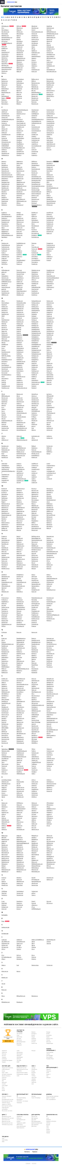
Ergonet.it (34, 214)
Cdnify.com (4, 132)
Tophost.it (34, 754)
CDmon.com (4, 128)
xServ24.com (35, 883)
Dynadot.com (50, 199)
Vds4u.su (4, 818)
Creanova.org (50, 119)
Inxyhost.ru (34, 413)
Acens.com (4, 46)
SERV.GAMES (5, 727)
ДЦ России (34, 1116)
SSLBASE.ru (35, 743)
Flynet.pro (34, 243)
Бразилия (19, 1040)
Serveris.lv (4, 741)
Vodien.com (34, 823)
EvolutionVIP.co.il (51, 218)
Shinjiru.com (19, 708)
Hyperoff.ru (49, 380)
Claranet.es (19, 111)
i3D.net (3, 394)
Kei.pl (3, 453)
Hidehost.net (5, 335)
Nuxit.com (49, 566)
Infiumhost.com (20, 401)
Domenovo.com (35, 199)
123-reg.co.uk (5, 947)
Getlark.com (19, 281)
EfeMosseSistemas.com (7, 235)
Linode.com (19, 476)
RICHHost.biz (35, 649)
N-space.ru (4, 536)
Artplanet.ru (34, 65)
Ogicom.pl (4, 587)
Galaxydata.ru (5, 275)
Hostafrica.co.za (5, 387)
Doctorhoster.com (36, 169)
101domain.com (5, 943)
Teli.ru (3, 762)
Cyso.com (49, 149)
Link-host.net (20, 474)
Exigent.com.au (50, 229)
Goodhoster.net (35, 292)
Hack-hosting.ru (5, 302)
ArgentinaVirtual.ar (36, 56)
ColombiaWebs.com (36, 121)
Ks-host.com (50, 446)
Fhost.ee (19, 247)
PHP (47, 1126)
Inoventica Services (21, 416)
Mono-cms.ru (35, 524)
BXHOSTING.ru (50, 96)
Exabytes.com (50, 223)
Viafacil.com (19, 825)
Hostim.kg (19, 378)
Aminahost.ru (35, 35)
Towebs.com (35, 760)
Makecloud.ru (5, 511)
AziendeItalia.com (51, 69)
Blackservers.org (36, 83)
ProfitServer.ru (35, 613)
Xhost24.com (5, 885)
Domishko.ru (50, 163)
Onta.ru (33, 574)
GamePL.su (4, 285)
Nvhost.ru (49, 568)
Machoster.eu (5, 494)
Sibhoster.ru (19, 720)
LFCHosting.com (21, 469)
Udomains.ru (5, 795)
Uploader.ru (49, 787)
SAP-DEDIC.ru (5, 693)
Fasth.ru (4, 252)
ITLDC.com (49, 409)
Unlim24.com (35, 795)
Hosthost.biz (19, 367)
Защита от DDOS (6, 1104)
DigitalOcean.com (21, 182)
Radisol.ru (4, 659)
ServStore (19, 693)
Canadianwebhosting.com (8, 119)
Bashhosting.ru (5, 88)
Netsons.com (20, 566)
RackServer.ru (5, 649)
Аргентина (19, 1036)
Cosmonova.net (50, 109)
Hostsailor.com (50, 321)
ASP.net (48, 1123)
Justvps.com (50, 438)
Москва (33, 1096)
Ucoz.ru (3, 793)
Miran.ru (34, 503)
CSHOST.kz (49, 134)
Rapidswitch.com (21, 640)
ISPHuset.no (50, 397)
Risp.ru (33, 661)
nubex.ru (49, 562)
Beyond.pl (19, 84)
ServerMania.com (21, 678)
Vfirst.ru (18, 820)
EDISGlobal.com (5, 233)
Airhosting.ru (20, 41)
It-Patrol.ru (49, 405)
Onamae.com (20, 576)
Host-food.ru (4, 361)
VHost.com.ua (20, 821)
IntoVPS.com (35, 409)
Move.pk (49, 494)
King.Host (19, 457)
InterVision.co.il (35, 403)
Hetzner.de (4, 325)
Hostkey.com (35, 367)
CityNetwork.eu (5, 155)
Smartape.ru (35, 707)
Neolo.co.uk (4, 561)
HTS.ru (48, 361)
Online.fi (18, 589)
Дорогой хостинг (6, 1121)
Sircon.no (34, 678)
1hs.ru (33, 949)
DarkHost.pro (5, 167)
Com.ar (33, 125)
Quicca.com (34, 632)
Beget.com (8, 1041)
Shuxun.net (19, 714)
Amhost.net (34, 33)
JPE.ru (33, 438)
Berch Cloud (4, 101)
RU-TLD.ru (49, 647)
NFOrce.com (35, 555)
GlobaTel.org (35, 274)
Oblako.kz (4, 580)
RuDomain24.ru (50, 649)
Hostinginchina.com (36, 333)
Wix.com (49, 839)
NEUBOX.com (35, 545)
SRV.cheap (34, 739)
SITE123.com (35, 684)
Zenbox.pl (4, 905)
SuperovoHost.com (51, 707)
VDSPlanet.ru (20, 803)
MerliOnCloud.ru (20, 518)
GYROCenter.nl (50, 287)
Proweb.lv (49, 605)
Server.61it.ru (5, 735)
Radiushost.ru (5, 661)
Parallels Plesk (50, 1058)
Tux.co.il (49, 768)
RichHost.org (35, 651)
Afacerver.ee (20, 28)
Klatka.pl (34, 446)
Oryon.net (34, 591)
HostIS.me (34, 363)
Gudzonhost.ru (50, 283)
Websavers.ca (20, 864)
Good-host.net (35, 289)
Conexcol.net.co (35, 128)
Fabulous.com (5, 243)
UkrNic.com (19, 793)
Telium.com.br (5, 764)
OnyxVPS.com (35, 580)
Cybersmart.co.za (51, 145)
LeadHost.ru (4, 478)
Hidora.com (4, 338)
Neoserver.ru (5, 562)
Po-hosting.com (20, 626)
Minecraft (4, 1082)
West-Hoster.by (35, 854)
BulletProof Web (50, 83)
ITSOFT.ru (49, 418)
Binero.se (19, 94)
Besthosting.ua (20, 83)
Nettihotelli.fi (19, 568)
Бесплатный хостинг (7, 1123)
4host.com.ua (5, 971)
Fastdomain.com (6, 248)
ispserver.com (50, 401)
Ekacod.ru (19, 216)
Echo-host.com (5, 225)
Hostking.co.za (35, 370)
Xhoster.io (19, 877)
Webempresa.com (6, 869)
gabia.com (4, 272)
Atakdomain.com (51, 35)
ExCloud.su (49, 227)
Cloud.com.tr (20, 119)
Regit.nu (19, 666)
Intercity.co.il (19, 420)
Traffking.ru (34, 764)
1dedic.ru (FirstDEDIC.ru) (38, 939)
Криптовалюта (20, 1127)
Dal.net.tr (4, 163)
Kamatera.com (5, 446)
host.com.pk (4, 372)
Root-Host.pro (35, 668)
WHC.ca (33, 858)
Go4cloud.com (35, 281)
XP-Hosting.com (35, 879)
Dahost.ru (4, 161)
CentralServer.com (6, 134)
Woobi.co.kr (49, 852)
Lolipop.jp (34, 480)
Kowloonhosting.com (36, 451)
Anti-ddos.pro (35, 43)
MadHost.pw (4, 498)
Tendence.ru (4, 769)
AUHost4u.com (50, 46)
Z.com (3, 901)
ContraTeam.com (36, 138)
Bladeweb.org (35, 86)
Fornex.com (34, 248)
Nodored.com (50, 540)
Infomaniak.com (20, 405)
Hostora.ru (49, 304)
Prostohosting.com (51, 601)
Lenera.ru (19, 463)
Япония (33, 1050)
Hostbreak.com (20, 306)
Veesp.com (19, 804)
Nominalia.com (50, 542)
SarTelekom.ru (5, 695)
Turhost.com (50, 762)
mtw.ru (48, 501)
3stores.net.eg (35, 965)
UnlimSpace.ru (50, 781)
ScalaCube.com (5, 708)
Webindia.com (20, 848)
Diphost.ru (19, 197)
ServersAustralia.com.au (22, 684)
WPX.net (49, 865)
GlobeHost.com (35, 275)
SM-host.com (35, 703)
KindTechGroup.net (21, 453)
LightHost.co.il (20, 473)
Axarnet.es (49, 63)
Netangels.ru (20, 540)
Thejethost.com (20, 752)
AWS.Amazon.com (51, 58)
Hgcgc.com (4, 331)
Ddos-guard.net (5, 189)
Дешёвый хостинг (6, 1116)
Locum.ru (34, 471)
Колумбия (49, 1035)
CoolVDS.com (35, 142)
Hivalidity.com (5, 344)
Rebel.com (19, 649)
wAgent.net (4, 841)
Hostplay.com (50, 310)
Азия (18, 1035)
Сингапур (4, 1058)
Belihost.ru (4, 100)
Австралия (19, 1033)
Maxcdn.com (5, 530)
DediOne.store (5, 199)
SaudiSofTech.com (6, 703)
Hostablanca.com (6, 386)
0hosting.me (19, 1002)
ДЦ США (34, 1119)
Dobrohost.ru (35, 163)
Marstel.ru (4, 518)
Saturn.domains (5, 699)
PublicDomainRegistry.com (53, 614)
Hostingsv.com (35, 355)
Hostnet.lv (34, 386)
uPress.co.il (49, 789)
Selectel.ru (4, 720)
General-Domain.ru (21, 272)
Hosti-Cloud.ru (20, 370)
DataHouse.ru (5, 180)
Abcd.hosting (5, 33)
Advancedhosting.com (7, 67)
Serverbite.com (5, 737)
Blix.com (34, 90)
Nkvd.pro (34, 568)
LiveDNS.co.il (35, 463)
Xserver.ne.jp (35, 885)
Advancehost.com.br (6, 69)
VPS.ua (48, 806)
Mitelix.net (34, 513)
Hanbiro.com (5, 306)
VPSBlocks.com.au (51, 808)
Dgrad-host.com (20, 170)
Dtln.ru (48, 193)
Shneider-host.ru (21, 710)
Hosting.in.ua (35, 312)
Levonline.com (20, 467)
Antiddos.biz (34, 45)
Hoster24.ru (19, 335)
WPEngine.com (50, 860)
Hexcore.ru (4, 327)
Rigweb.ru (34, 655)
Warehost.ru (4, 847)
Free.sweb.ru (35, 262)
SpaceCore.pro (35, 727)
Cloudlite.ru (19, 142)
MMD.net (34, 518)
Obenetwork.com (6, 576)
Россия (4, 1055)
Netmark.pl (19, 557)
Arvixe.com (34, 71)
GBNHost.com (5, 294)
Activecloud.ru (5, 54)
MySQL (48, 1124)
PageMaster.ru (5, 601)
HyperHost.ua (50, 376)
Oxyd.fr (48, 587)
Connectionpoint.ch (36, 130)
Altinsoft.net (34, 26)
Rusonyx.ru (49, 659)
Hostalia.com (20, 301)
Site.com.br (34, 682)
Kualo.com (49, 449)
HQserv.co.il (49, 355)
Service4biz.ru (20, 691)
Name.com (4, 538)
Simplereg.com (20, 739)
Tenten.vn (4, 771)
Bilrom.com (19, 92)
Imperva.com (5, 430)
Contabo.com (35, 134)
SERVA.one (4, 731)
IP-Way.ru (34, 416)
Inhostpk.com (20, 411)
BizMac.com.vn (35, 79)
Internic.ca (34, 396)
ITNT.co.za (49, 411)
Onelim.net (19, 584)
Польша (4, 1054)
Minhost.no (34, 498)
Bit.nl (18, 100)
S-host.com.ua (5, 680)
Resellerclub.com (36, 644)
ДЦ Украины (35, 1118)
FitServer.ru (19, 256)
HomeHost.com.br (6, 352)
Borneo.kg (34, 101)
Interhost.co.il (20, 424)
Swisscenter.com (51, 720)
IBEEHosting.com (6, 396)
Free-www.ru (35, 256)
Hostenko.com (20, 321)
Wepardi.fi (34, 852)
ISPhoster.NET (50, 396)
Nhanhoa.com (35, 557)
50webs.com (5, 977)
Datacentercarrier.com (7, 174)
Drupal (33, 1071)
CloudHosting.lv (20, 138)
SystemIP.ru (49, 737)
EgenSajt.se (4, 237)
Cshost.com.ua (50, 132)
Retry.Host (34, 647)
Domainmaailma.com (37, 178)
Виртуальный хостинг (22, 1069)
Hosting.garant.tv (36, 310)
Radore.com (4, 663)
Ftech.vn (49, 254)
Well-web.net (35, 850)
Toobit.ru (34, 751)
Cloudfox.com (20, 136)
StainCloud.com (50, 680)
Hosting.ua (34, 319)
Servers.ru (19, 682)
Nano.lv (3, 545)
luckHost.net (49, 467)
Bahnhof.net (4, 83)
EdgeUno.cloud (5, 229)
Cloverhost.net (35, 109)
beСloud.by (19, 88)
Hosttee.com (50, 329)
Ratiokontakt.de (20, 642)
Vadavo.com (4, 803)
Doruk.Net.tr (49, 170)
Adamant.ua (4, 57)
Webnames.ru (20, 854)
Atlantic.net (49, 41)
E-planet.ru (4, 212)
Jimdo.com (19, 436)
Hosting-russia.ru (36, 302)
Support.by (49, 708)
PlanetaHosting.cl (21, 607)
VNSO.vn (34, 821)
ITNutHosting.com (51, 413)
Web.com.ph (5, 854)
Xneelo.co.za (20, 883)
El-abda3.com (20, 218)
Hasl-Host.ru (4, 310)
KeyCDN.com (5, 457)
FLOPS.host (19, 262)
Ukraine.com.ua (20, 787)
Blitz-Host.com (35, 88)
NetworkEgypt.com (36, 538)
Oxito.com (49, 586)
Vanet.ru (4, 808)
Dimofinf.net (19, 191)
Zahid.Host (4, 903)
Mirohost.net (35, 509)
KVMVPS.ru (49, 451)
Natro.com (4, 551)
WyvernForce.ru (50, 867)
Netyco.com (34, 544)
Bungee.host (50, 86)
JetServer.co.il (5, 439)
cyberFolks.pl (50, 142)
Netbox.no (19, 542)
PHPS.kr (4, 626)
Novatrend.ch (50, 555)
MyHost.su (49, 522)
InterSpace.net (35, 401)
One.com (19, 578)
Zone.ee (19, 908)
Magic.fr (3, 501)
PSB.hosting (49, 609)
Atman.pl (49, 45)
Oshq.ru (48, 574)
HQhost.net (49, 353)
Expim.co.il (49, 233)
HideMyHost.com (6, 336)
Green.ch (49, 274)
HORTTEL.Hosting (6, 355)
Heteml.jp (4, 323)
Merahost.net (20, 517)
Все (3, 17)
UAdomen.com (5, 781)
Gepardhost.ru (20, 277)
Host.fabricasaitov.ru (6, 374)
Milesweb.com (35, 496)
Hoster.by (19, 327)
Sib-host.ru (19, 716)
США (18, 1050)
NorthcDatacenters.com (52, 551)
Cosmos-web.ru (50, 111)
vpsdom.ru (49, 814)
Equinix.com (19, 235)
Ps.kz (48, 607)
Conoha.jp (34, 132)
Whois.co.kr (34, 862)
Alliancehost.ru (20, 65)
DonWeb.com (50, 169)
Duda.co (49, 195)
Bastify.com (4, 90)
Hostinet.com (20, 386)
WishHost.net (50, 837)
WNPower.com (50, 848)
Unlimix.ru (49, 779)
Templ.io (4, 768)
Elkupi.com (19, 223)
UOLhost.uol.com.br (51, 783)
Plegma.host (20, 614)
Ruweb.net (49, 664)
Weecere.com (35, 848)
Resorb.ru (34, 646)
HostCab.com (20, 310)
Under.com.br (35, 781)
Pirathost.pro (20, 599)
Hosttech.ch (49, 327)
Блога (3, 1071)
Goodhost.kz (35, 291)
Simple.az (19, 735)
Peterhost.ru (4, 618)
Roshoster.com (50, 638)
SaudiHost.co (5, 701)
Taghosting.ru (5, 749)
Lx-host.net (49, 478)
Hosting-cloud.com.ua (22, 387)
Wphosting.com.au (51, 862)
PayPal (18, 1121)
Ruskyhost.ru (50, 657)
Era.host (19, 237)
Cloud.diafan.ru (20, 121)
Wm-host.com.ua (51, 841)
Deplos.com (19, 167)
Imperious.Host (5, 428)
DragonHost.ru (50, 178)
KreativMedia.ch (35, 455)
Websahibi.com (20, 862)
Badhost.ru (4, 79)
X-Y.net (3, 879)
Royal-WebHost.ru (51, 640)
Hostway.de (49, 338)
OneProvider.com (21, 586)
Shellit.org (19, 705)
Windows (48, 1119)
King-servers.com (21, 455)
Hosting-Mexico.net (36, 301)
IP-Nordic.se (34, 414)
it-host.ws (49, 403)
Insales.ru (19, 418)
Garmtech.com (5, 291)
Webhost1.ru (20, 839)
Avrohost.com (50, 52)
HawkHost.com (5, 314)
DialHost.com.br (20, 174)
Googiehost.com (50, 270)
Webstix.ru (19, 871)
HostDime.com (20, 319)
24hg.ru (3, 959)
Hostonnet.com (50, 302)
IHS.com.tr (4, 416)
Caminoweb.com (6, 115)
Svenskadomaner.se (51, 712)
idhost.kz (4, 405)
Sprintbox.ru (34, 735)
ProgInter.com (35, 614)
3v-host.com (49, 965)
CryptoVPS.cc (50, 126)
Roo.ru (33, 666)
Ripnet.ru (34, 659)
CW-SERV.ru (50, 138)
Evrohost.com (50, 222)
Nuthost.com (50, 564)
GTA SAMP (5, 1085)
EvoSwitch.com (50, 220)
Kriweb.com (34, 457)
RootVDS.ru (34, 670)
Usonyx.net (49, 791)
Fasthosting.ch (5, 254)
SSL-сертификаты (51, 1099)
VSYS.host (49, 823)
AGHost (18, 37)
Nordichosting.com (51, 547)
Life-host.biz (19, 471)
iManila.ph (4, 422)
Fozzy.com (34, 254)
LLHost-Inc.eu (35, 465)
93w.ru (3, 996)
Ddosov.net (4, 193)
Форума (4, 1079)
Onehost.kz (19, 580)
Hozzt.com (49, 352)
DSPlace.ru (49, 191)
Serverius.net (5, 743)
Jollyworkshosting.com (22, 439)
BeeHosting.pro (5, 96)
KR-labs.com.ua (35, 453)
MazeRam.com (20, 498)
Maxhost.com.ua (20, 488)
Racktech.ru (4, 655)
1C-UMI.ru (19, 947)
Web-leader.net (5, 852)
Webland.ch (19, 850)
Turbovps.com (50, 760)
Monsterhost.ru (35, 526)
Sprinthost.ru (35, 737)
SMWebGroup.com (36, 710)
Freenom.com (50, 248)
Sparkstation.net (35, 731)
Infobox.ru (19, 403)
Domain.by (34, 170)
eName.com (19, 227)
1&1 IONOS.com (5, 941)
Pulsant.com (49, 616)
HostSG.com (50, 323)
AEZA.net (19, 26)
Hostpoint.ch (50, 312)
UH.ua (18, 779)
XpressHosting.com (36, 881)
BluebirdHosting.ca (36, 92)
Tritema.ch (49, 749)
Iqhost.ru (34, 430)
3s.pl (18, 965)
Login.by (34, 474)
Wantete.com (5, 845)
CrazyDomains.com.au (52, 117)
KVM (47, 1072)
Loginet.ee (34, 476)
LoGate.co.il (34, 473)
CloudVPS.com (20, 151)
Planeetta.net (20, 603)
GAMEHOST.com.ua (6, 281)
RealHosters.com (21, 647)
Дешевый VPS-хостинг (8, 1118)
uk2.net (18, 783)
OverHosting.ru (50, 580)
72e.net (3, 983)
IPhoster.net (34, 420)
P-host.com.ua (5, 597)
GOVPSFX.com (50, 272)
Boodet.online (35, 100)
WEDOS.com (35, 845)
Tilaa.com (19, 762)
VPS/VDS (19, 1071)
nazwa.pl (4, 555)
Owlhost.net (49, 584)
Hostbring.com (20, 308)
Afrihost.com (20, 31)
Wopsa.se (49, 854)
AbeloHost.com (5, 35)
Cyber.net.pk (50, 140)
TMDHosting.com (21, 773)
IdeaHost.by (4, 401)
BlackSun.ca (34, 84)
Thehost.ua (19, 749)
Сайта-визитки (5, 1069)
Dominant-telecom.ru (37, 204)
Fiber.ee (18, 248)
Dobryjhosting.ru (35, 165)
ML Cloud (34, 517)
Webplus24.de (20, 856)
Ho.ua (3, 348)
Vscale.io (49, 821)
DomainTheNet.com (36, 191)
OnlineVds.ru (20, 591)
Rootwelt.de (34, 672)
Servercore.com (5, 739)
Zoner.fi (33, 901)
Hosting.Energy (35, 308)
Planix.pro (19, 611)
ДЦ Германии (35, 1124)
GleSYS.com (20, 287)
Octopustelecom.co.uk (7, 582)
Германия (19, 1045)
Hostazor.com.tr (20, 304)
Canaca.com (5, 117)
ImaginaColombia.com (7, 420)
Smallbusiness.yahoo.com (38, 705)
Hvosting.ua (49, 372)
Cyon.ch (49, 147)
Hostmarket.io (35, 380)
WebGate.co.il (5, 871)
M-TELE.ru (4, 492)
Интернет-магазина (7, 1074)
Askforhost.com (50, 28)
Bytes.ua (49, 100)
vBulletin (34, 1079)
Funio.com (49, 258)
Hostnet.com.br (35, 384)
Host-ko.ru (4, 363)
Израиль (34, 1038)
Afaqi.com (19, 29)
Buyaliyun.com (50, 94)
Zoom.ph (34, 903)
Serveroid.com (20, 680)
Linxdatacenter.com (21, 478)
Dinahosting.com (21, 193)
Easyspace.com (5, 222)
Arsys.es (34, 60)
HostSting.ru (49, 325)
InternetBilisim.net (21, 426)
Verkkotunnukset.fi (21, 808)
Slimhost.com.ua (35, 701)
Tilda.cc (18, 764)
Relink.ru (19, 672)
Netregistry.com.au (21, 564)
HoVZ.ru (49, 350)
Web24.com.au (5, 858)
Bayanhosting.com (6, 92)
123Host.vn (19, 939)
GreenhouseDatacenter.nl (53, 277)
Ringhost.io (34, 657)
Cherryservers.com (6, 142)
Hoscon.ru (4, 357)
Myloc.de (49, 528)
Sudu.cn (49, 699)
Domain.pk (34, 174)
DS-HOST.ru (49, 186)
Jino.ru (18, 438)
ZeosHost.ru (19, 901)
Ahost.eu (19, 39)
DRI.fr (48, 182)
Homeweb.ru (5, 353)
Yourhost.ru (4, 895)
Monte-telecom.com (36, 528)
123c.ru (3, 949)
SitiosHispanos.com (36, 691)
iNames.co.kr (20, 394)
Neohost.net (4, 559)
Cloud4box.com (20, 126)
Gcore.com (19, 270)
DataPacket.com (5, 184)
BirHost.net (19, 98)
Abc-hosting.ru (5, 29)
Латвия (48, 1040)
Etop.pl (33, 227)
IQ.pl (33, 428)
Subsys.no (49, 697)
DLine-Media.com (21, 199)
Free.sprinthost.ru (36, 260)
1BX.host (19, 945)
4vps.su (18, 971)
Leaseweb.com (5, 480)
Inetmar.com (20, 397)
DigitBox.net (19, 187)
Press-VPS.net (35, 605)
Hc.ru (3, 318)
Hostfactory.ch (20, 352)
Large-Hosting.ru (6, 467)
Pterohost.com (50, 611)
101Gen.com (5, 945)
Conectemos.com (36, 126)
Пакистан (4, 1052)
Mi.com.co (34, 488)
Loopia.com (34, 482)
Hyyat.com (49, 384)
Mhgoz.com (19, 528)
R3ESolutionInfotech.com (8, 644)
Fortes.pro (34, 250)
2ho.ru (33, 955)
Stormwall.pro (50, 690)
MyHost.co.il (49, 518)
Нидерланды (49, 1043)
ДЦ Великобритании (37, 1123)
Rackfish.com (5, 646)
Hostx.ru (49, 340)
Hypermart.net (50, 378)
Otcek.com (49, 576)
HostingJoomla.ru (36, 335)
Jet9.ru (3, 438)
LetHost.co (19, 465)
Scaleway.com (5, 710)
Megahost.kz (20, 509)
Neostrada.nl (5, 564)
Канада (48, 1032)
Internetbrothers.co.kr (22, 428)
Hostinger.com (35, 325)
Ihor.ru (3, 411)
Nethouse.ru (19, 549)
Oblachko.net (5, 578)
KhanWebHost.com (21, 447)
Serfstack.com (5, 724)
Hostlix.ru (34, 378)
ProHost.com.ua (35, 618)
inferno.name (20, 399)
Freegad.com (50, 243)
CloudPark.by (20, 145)
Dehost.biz (4, 203)
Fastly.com (4, 258)
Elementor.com (20, 220)
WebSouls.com (20, 867)
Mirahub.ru (34, 501)
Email (3, 1090)
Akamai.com (19, 46)
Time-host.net (20, 766)
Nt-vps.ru (49, 559)
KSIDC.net (49, 447)
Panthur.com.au (5, 607)
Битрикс (34, 1072)
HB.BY (3, 316)
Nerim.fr (18, 536)
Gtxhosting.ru (50, 281)
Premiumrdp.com (36, 603)
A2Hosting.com (5, 26)
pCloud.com (4, 614)
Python (48, 1129)
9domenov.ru (35, 996)
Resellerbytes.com (36, 642)
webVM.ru (34, 837)
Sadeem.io (4, 684)
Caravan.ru (4, 123)
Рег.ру (3, 921)
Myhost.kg (49, 520)
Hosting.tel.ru (35, 318)
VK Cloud (34, 814)
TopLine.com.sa (35, 758)
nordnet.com (50, 549)
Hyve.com (49, 382)
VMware (48, 1077)
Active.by (4, 50)
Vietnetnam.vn (35, 804)
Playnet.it (19, 613)
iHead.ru (4, 409)
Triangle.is (34, 771)
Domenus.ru (34, 201)
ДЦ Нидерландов (36, 1121)
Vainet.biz (4, 804)
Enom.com (19, 231)
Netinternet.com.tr (21, 555)
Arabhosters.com (36, 52)
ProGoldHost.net (35, 616)
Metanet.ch (19, 522)
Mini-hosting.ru (35, 500)
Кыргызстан (49, 1038)
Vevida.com (19, 818)
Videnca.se (34, 803)
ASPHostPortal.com (51, 31)
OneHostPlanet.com (21, 582)
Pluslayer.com (20, 620)
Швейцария (20, 1057)
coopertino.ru (35, 143)
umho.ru (34, 779)
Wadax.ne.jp (4, 835)
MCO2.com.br (20, 503)
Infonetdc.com (20, 407)
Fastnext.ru (4, 262)
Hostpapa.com (50, 308)
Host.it (3, 376)
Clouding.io (19, 140)
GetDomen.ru (20, 279)
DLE (33, 1084)
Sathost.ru (4, 697)
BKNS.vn (34, 81)
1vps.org (49, 943)
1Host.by (34, 947)
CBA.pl (3, 126)
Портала (4, 1077)
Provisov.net (49, 603)
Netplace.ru (19, 561)
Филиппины (20, 1052)
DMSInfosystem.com (21, 201)
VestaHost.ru (20, 816)
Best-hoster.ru (5, 103)
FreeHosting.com (51, 247)
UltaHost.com (20, 795)
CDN (18, 1075)
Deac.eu (4, 195)
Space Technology (36, 722)
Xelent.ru (4, 881)
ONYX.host (34, 576)
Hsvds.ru (49, 359)
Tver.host (49, 769)
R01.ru (3, 640)
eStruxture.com (35, 222)
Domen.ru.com (35, 195)
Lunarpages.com (51, 471)
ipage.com (34, 418)
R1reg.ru (4, 642)
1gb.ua (33, 945)
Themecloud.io (20, 754)
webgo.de (19, 835)
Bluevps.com (35, 96)
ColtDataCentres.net (36, 123)
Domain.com (35, 172)
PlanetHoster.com (21, 609)
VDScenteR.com (5, 821)
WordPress (34, 1069)
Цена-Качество (6, 1119)
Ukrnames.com (20, 791)
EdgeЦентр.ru (5, 231)
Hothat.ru (49, 346)
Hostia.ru (19, 374)
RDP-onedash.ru (21, 644)
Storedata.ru (50, 688)
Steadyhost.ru (50, 684)
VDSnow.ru (4, 829)
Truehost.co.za (50, 751)
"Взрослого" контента (7, 1067)
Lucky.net (49, 469)
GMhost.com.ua (35, 277)
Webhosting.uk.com (21, 841)
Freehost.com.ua (51, 245)
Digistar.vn (19, 180)
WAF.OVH (4, 837)
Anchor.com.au (35, 39)
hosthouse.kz (20, 369)
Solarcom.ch (35, 712)
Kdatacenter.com (6, 449)
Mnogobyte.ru (35, 520)
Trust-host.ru (50, 754)
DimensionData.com (21, 189)
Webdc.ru (4, 867)
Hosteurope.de (20, 348)
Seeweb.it (4, 718)
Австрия (19, 1038)
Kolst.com (34, 449)
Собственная (49, 1052)
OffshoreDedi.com (6, 586)
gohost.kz (34, 285)
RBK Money (20, 1124)
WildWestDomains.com (37, 864)
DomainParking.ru (36, 182)
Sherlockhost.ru (20, 707)
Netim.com (19, 553)
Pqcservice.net (35, 601)
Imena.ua (4, 424)
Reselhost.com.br (36, 640)
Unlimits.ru (34, 796)
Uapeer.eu (4, 787)
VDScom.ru (4, 823)
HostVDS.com (50, 335)
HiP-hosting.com (5, 340)
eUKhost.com (35, 231)
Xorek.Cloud (19, 885)
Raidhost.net (5, 672)
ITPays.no (49, 414)
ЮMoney (19, 1118)
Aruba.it (33, 67)
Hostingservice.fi (35, 352)
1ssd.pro (49, 941)
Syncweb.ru (49, 727)
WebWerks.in (35, 839)
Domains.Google (36, 189)
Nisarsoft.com (35, 566)
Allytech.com (20, 67)
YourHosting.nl (20, 891)
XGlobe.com (4, 883)
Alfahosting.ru (20, 56)
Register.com (20, 663)
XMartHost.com (20, 881)
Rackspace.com (5, 651)
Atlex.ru (48, 43)
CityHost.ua (4, 151)
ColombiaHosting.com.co (37, 119)
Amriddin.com (35, 37)
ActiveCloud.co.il (5, 52)
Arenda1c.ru (34, 54)
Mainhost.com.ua (6, 503)
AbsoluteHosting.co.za (7, 37)
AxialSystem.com (51, 65)
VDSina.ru (4, 825)
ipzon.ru (33, 426)
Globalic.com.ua (20, 292)
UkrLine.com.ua (20, 789)
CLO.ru (18, 115)
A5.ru (3, 28)
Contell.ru (34, 136)
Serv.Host (4, 729)
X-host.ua (4, 877)
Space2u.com (35, 725)
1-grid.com (4, 939)
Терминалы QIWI (21, 1123)
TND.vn (33, 749)
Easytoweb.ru (5, 223)
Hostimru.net (20, 382)
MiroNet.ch (34, 511)
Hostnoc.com (50, 301)
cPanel (48, 1054)
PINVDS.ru (19, 597)
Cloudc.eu (19, 132)
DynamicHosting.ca (51, 201)
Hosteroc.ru (19, 336)
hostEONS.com (20, 325)
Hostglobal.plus (20, 363)
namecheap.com (6, 540)
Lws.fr (48, 476)
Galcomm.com (5, 277)
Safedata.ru (4, 686)
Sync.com (49, 725)
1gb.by (33, 941)
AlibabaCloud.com (21, 58)
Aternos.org (49, 39)
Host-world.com (5, 370)
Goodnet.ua (34, 294)
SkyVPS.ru (34, 699)
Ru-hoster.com (50, 646)
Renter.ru (34, 638)
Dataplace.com (5, 186)
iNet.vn (18, 396)
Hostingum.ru (35, 357)
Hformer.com (5, 329)
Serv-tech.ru (4, 725)
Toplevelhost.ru (35, 756)
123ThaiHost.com (21, 941)
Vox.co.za (34, 827)
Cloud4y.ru (19, 128)
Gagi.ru (3, 274)
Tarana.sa (4, 754)
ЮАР (18, 1062)
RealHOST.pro (20, 646)
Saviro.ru (4, 705)
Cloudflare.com (20, 134)
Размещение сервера (22, 1074)
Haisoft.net (4, 304)
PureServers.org (50, 618)
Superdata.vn (50, 703)
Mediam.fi (19, 505)
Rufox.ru (49, 651)
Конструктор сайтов (7, 1105)
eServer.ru (34, 218)
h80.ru (3, 301)
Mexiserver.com (20, 524)
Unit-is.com (34, 787)
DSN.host (49, 189)
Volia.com (34, 825)
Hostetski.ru (19, 344)
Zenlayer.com (5, 907)
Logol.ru (33, 478)
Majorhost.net (5, 509)
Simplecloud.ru (20, 737)
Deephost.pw (5, 201)
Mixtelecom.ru (35, 515)
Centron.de (4, 138)
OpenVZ (48, 1069)
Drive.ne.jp (49, 184)
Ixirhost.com (49, 430)
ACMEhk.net (4, 48)
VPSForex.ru (50, 816)
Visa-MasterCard (21, 1119)
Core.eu (33, 147)
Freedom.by (34, 264)
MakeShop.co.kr (5, 513)
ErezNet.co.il (35, 212)
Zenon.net (4, 908)
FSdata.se (49, 250)
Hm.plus (3, 346)
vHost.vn (19, 823)
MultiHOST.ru (50, 505)
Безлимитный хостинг (7, 1099)
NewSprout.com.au (36, 549)
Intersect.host (35, 397)
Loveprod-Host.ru (51, 465)
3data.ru (4, 965)
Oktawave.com (5, 591)
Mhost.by (19, 530)
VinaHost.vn (34, 808)
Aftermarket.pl (20, 33)
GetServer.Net (20, 283)
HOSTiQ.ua (34, 361)
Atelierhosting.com (51, 37)
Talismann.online (6, 751)
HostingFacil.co (35, 327)
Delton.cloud (20, 163)
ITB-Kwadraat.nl (50, 407)
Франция (19, 1055)
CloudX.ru (19, 155)
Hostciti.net (19, 318)
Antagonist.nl (35, 41)
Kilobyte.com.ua (20, 451)
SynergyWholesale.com (52, 729)
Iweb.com (49, 426)
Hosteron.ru (19, 338)
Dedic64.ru (4, 197)
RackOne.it (4, 647)
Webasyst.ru (4, 864)
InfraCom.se (19, 409)
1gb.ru (33, 943)
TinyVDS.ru (19, 771)
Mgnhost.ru (19, 526)
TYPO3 (33, 1075)
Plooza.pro (19, 618)
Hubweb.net (49, 369)
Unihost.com (35, 783)
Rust (3, 1087)
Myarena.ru (49, 513)
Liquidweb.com (20, 480)
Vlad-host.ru (34, 816)
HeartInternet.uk (5, 319)
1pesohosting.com (51, 939)
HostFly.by (19, 353)
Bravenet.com (35, 103)
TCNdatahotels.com (6, 756)
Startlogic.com (50, 682)
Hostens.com (20, 323)
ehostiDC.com (20, 214)
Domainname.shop (36, 180)
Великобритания (21, 1041)
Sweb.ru (49, 716)
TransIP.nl (34, 768)
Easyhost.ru (4, 218)
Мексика (48, 1041)
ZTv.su (33, 907)
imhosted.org (5, 426)
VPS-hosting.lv (50, 803)
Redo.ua (19, 655)
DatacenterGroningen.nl (7, 176)
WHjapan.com (35, 860)
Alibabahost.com (20, 60)
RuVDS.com (49, 661)
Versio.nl (19, 814)
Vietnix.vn (34, 806)
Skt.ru (33, 693)
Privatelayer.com (35, 611)
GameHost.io (5, 283)
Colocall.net (34, 115)
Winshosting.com (36, 871)
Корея (47, 1036)
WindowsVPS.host (36, 865)
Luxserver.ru (50, 474)
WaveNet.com (5, 850)
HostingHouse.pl (35, 329)
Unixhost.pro (35, 793)
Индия (33, 1036)
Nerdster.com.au (5, 568)
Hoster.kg (19, 329)
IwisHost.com (50, 428)
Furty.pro (49, 260)
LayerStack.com (5, 474)
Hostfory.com (20, 355)
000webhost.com (6, 1002)
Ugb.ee (3, 796)
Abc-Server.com (5, 31)
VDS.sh (3, 816)
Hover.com (49, 348)
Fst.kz (48, 252)
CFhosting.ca (5, 140)
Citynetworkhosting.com (22, 109)
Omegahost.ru (20, 574)
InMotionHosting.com (22, 413)
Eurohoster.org (35, 237)
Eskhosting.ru (35, 220)
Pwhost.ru (49, 620)
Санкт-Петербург (36, 1097)
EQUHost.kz (19, 233)
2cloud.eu (19, 957)
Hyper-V (48, 1074)
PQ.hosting (34, 599)
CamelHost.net (5, 113)
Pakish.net (4, 603)
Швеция (19, 1058)
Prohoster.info (35, 624)
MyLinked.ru (49, 526)
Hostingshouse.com (36, 353)
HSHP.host (49, 357)
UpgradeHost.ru (50, 785)
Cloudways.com (20, 153)
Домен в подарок (50, 1097)
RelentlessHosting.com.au (23, 668)
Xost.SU (33, 877)
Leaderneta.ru (5, 476)
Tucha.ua (49, 756)
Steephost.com (50, 686)
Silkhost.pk (19, 731)
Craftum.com (50, 115)
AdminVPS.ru (5, 63)
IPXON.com (34, 424)
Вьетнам (19, 1043)
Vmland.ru (34, 818)
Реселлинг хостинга (7, 1110)
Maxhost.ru (19, 490)
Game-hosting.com (6, 279)
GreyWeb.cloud (50, 279)
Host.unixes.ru (5, 378)
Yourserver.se (20, 895)
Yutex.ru (33, 895)
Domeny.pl (34, 203)
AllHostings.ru (20, 63)
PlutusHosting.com (21, 624)
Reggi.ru (19, 659)
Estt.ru (33, 223)
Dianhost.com (20, 176)
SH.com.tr (19, 703)
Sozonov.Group (35, 720)
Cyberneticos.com (51, 143)
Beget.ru (4, 98)
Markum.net (4, 517)
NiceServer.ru (35, 559)
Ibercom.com (5, 397)
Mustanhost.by (50, 509)
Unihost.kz (34, 785)
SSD (3, 1138)
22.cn (3, 955)
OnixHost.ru (19, 587)
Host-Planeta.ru (5, 365)
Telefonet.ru (4, 760)
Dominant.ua (50, 161)
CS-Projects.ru (50, 130)
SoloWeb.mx (35, 716)
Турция (4, 1062)
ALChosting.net (20, 50)
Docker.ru (34, 167)
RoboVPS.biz (35, 664)
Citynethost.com (5, 153)
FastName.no (5, 260)
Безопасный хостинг (7, 1101)
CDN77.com (4, 130)
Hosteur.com (20, 346)
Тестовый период (21, 1097)
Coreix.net (34, 149)
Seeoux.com (4, 716)
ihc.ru (3, 407)
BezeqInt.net (20, 86)
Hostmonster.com (36, 382)
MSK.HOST (49, 498)
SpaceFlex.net (35, 729)
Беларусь (34, 1033)
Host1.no (4, 380)
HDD (3, 1141)
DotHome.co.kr (50, 176)
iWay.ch (48, 424)
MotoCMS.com (50, 490)
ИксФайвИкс (5, 915)
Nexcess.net (34, 551)
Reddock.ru (19, 651)
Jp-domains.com (35, 436)
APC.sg (33, 48)
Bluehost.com (35, 94)
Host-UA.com (5, 369)
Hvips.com (49, 370)
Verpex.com (19, 812)
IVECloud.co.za (50, 420)
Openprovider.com (36, 584)
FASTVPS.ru (4, 264)
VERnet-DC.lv (20, 810)
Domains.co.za (35, 187)
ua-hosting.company (6, 779)
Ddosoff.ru (4, 191)
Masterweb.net (5, 526)
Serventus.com (5, 733)
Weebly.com (34, 847)
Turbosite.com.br (51, 758)
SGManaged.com (21, 701)
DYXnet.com (50, 204)
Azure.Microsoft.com (51, 71)
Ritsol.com (34, 663)
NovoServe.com (50, 557)
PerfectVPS (4, 616)
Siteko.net (34, 690)
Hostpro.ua (49, 316)
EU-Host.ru (34, 229)
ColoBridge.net (35, 113)
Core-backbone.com (36, 145)
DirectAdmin (49, 1057)
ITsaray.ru (49, 416)
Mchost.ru (19, 500)
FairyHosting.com (6, 245)
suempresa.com (50, 701)
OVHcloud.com (50, 582)
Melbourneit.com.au (21, 515)
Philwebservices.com (6, 624)
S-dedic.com (4, 678)
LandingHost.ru (5, 465)
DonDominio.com (51, 165)
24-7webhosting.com (6, 957)
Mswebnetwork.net (51, 500)
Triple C (33, 773)
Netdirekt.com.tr (20, 545)
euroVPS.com (50, 212)
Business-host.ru (51, 90)
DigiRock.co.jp (20, 178)
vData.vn (4, 814)
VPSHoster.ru (50, 818)
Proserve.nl (49, 599)
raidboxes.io (4, 670)
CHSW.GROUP (5, 145)
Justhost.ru (49, 436)
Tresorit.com (35, 769)
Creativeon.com (50, 121)
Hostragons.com (50, 318)
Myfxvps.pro (49, 517)
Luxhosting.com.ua (51, 473)
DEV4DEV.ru (20, 169)
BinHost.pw (19, 96)
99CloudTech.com (21, 996)
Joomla (33, 1067)
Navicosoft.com (5, 553)
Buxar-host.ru (50, 92)
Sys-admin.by (50, 731)
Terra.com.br (5, 773)
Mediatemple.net (21, 507)
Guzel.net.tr (49, 285)
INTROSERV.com (36, 411)
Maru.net (4, 520)
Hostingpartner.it (35, 338)
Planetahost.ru (20, 605)
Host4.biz (4, 382)
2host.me (34, 957)
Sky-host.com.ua (36, 695)
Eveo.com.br (50, 216)
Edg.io (3, 227)
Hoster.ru (19, 333)
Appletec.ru (34, 50)
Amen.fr (33, 29)
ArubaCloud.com (36, 69)
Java (47, 1127)
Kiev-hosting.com (21, 449)
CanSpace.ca (5, 121)
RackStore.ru (5, 653)
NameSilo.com (5, 544)
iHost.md (4, 414)
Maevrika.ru (4, 500)
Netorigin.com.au (21, 559)
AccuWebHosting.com (7, 43)
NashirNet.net (5, 547)
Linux (47, 1118)
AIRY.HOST (19, 43)
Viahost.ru (19, 827)
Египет (33, 1035)
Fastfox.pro (4, 250)
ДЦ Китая (34, 1126)
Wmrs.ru (49, 847)
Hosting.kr (34, 316)
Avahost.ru (49, 50)
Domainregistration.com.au (38, 186)
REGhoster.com (20, 661)
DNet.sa (18, 203)
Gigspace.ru (19, 285)
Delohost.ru (4, 204)
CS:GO (4, 1084)
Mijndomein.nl (35, 494)
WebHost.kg (19, 837)
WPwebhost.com (51, 864)
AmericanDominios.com (37, 31)
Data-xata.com (5, 169)
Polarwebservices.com (37, 597)
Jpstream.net (35, 439)
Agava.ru (19, 35)
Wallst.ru (4, 843)
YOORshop (4, 891)
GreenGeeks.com (51, 275)
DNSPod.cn (34, 161)
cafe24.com (4, 111)
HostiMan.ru (19, 380)
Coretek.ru (34, 153)
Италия (33, 1041)
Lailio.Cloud (4, 463)
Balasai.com (4, 84)
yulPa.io (33, 893)
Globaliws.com (20, 294)
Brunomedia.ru (50, 79)
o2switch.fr (4, 574)
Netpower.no (20, 562)
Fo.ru (33, 245)
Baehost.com (5, 81)
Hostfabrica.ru (20, 350)
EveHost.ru (49, 214)
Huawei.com (49, 363)
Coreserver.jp (35, 151)
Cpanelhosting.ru (51, 113)
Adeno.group (5, 59)
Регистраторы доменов (52, 1096)
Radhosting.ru (5, 657)
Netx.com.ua (35, 542)
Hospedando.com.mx (7, 359)
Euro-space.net (35, 233)
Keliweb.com (5, 455)
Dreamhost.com (50, 180)
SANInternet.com (6, 691)
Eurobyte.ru (34, 235)
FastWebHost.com (21, 243)
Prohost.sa (34, 622)
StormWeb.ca (50, 691)
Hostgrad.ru (19, 365)
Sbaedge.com (5, 707)
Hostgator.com (20, 357)
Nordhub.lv (49, 545)
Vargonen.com (5, 812)
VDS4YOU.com (5, 820)
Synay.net (49, 724)
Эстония (19, 1060)
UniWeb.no (34, 791)
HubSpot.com (50, 367)
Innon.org (19, 414)
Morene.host (35, 530)
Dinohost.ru (19, 195)
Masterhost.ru (5, 524)
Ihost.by (3, 413)
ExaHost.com (50, 225)
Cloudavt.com (20, 130)
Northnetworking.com (52, 553)
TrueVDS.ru (49, 752)
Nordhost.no (49, 544)
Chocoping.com (5, 143)
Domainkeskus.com (36, 176)
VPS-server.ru (50, 804)
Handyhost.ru (5, 308)
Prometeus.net (50, 597)
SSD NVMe (5, 1140)
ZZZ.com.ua (49, 903)
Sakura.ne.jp (5, 690)
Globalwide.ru (35, 272)
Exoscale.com (50, 231)
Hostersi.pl (19, 342)
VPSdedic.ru (49, 812)
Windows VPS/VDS (51, 1121)
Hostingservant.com (36, 350)
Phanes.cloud (5, 620)
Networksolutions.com (37, 540)
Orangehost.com (36, 589)
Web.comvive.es (5, 856)
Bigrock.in (19, 90)
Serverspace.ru (20, 686)
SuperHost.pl (50, 705)
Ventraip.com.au (20, 806)
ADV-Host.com (5, 65)
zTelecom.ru (34, 905)
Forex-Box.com (35, 247)
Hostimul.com (20, 384)
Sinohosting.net (20, 743)
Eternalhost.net (35, 225)
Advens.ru (4, 73)
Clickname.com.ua (21, 113)
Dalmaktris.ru (5, 165)
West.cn (33, 856)
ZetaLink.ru (19, 903)
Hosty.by (49, 342)
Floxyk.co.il (19, 264)
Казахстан (34, 1043)
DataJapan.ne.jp (5, 182)
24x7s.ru (19, 955)
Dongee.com (50, 167)
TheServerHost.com (21, 756)
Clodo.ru (19, 117)
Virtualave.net (35, 812)
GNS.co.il (34, 279)
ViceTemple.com (20, 829)
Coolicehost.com (35, 140)
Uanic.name (4, 785)
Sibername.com (20, 718)
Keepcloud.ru (5, 451)
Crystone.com (50, 128)
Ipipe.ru (33, 422)
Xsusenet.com (50, 877)
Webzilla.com (35, 843)
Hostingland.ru (35, 336)
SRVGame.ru (35, 741)
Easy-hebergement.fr (7, 216)
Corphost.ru (34, 155)
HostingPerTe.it (35, 340)
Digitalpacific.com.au (21, 186)
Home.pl (4, 350)
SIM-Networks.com (21, 733)
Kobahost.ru (34, 447)
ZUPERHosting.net (36, 908)
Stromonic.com (50, 695)
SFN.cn (18, 697)
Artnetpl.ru (34, 63)
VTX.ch (48, 825)
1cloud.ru (19, 949)
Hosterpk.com (20, 340)
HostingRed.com (35, 346)
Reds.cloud (19, 657)
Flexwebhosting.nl (21, 260)
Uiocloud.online (20, 781)
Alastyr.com (19, 48)
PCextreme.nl (5, 613)
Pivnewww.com (20, 601)
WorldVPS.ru (50, 858)
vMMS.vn (34, 820)
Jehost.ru (4, 436)
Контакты (27, 1151)
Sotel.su (33, 718)
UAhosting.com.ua (6, 783)
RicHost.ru (34, 653)
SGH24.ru (19, 699)
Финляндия (20, 1054)
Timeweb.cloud (20, 768)
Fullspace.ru (49, 256)
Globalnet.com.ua (36, 270)
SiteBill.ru (34, 686)
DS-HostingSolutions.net (52, 187)
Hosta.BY (4, 384)
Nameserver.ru (5, 542)
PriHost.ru (34, 609)
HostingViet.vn (35, 359)
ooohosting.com (35, 582)
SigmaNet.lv (19, 724)
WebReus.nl (19, 860)
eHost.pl (18, 212)
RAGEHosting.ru (5, 666)
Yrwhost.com (35, 891)
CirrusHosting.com (6, 147)
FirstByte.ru (19, 250)
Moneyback (20, 1099)
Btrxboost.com (50, 81)
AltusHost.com (35, 28)
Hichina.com (4, 333)
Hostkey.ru (34, 369)
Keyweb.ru (19, 446)
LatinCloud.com (5, 469)
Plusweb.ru (19, 622)
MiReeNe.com (35, 505)
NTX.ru (48, 561)
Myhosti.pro (49, 524)
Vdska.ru (4, 827)
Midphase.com (35, 492)
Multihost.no (49, 503)
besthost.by (19, 81)
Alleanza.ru (19, 62)
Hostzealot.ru (50, 344)
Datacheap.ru (5, 178)
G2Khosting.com (5, 270)
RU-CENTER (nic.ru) (51, 644)
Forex (3, 1088)
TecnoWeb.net (5, 758)
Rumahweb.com (50, 653)
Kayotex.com (5, 447)
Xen (47, 1075)
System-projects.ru (51, 735)
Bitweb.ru (19, 103)
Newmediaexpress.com (37, 547)
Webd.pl (3, 865)
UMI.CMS (34, 1077)
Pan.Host (4, 605)
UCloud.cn (4, 791)
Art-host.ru (34, 62)
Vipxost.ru (34, 810)
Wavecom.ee (5, 848)
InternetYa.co (35, 394)
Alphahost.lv (19, 69)
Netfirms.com (20, 547)
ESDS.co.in (34, 216)
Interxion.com (35, 405)
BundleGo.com (50, 84)
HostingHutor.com (36, 331)
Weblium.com (20, 852)
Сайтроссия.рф (5, 927)
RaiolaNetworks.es (21, 638)
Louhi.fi (48, 463)
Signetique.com (20, 727)
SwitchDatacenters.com (52, 722)
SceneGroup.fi (5, 712)
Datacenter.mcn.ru (6, 172)
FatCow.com (20, 245)
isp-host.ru (49, 394)
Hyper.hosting (50, 374)
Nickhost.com (35, 561)
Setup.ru (19, 695)
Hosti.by (18, 372)
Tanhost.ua (4, 752)
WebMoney (19, 1116)
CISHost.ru (4, 149)
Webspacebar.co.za (21, 869)
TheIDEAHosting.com (22, 751)
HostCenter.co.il (20, 314)
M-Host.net (4, 488)
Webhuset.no (20, 847)
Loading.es (34, 467)
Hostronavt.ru (50, 319)
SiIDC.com (19, 729)
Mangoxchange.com (6, 515)
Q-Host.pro (4, 632)
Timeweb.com (20, 769)
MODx (33, 1074)
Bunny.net (49, 88)
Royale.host (49, 642)
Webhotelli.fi (19, 845)
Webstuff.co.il (35, 835)
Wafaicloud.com (5, 839)
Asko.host (49, 29)
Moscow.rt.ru (50, 488)
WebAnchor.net (5, 862)
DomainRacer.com (36, 184)
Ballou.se (4, 86)
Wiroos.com (49, 835)
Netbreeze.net (20, 544)
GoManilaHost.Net (36, 287)
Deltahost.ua (20, 161)
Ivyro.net (49, 422)
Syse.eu (48, 733)
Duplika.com (49, 197)
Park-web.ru (4, 609)
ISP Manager (49, 1055)
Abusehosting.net (6, 39)
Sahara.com (4, 688)
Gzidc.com (49, 289)
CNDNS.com (35, 111)
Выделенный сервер (22, 1072)
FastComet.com (5, 247)
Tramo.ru (34, 766)
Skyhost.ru (34, 697)
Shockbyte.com (20, 712)
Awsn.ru (48, 60)
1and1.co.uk (19, 943)
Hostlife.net (34, 374)
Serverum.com (20, 688)
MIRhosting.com (35, 507)
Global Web (19, 289)
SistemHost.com (35, 680)
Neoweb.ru (4, 566)
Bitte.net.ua (19, 101)
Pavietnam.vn (5, 611)
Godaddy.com (35, 283)
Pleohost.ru (19, 616)
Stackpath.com (50, 678)
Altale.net (19, 71)
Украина (4, 1057)
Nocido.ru (49, 538)
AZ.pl (48, 67)
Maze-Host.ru (20, 496)
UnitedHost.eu (35, 789)
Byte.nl (48, 98)
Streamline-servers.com (52, 693)
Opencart (34, 1082)
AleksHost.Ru (20, 52)
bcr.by (3, 94)
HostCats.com (20, 312)
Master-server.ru (5, 522)
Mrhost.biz (49, 496)
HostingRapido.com (36, 344)
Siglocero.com (20, 722)
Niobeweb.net (35, 564)
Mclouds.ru (19, 501)
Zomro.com (19, 907)
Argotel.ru (34, 58)
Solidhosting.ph (35, 714)
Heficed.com (4, 321)
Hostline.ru (34, 376)
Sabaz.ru (4, 682)
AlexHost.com (20, 54)
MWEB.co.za (50, 511)
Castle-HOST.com (6, 125)
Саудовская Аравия (7, 1060)
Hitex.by (3, 342)
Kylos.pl (48, 453)
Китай (47, 1033)
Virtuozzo (48, 1071)
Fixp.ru (18, 258)
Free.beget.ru (35, 258)
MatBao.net (4, 528)
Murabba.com (50, 507)
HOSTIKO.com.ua (21, 376)
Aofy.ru (33, 46)
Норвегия (4, 1050)
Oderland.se (4, 584)
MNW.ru (33, 522)
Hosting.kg (34, 314)
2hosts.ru (34, 959)
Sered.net (4, 722)
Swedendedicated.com (52, 718)
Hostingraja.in (35, 342)
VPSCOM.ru (49, 810)
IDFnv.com (4, 403)
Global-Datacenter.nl (21, 291)
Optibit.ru (34, 587)
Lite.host (19, 482)
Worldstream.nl (50, 856)
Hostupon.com (50, 333)
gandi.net (4, 289)
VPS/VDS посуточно (7, 1124)
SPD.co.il (34, 733)
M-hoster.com (5, 490)
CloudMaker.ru (20, 143)
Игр (3, 1080)
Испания (34, 1040)
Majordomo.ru (5, 507)
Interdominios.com (21, 422)
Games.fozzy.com (6, 287)
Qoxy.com (19, 632)
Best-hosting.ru (20, 79)
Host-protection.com (6, 367)
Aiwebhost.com (20, 45)
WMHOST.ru (50, 845)
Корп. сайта (5, 1072)
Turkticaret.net (50, 764)
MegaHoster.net (20, 511)
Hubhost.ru (49, 365)
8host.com (4, 989)
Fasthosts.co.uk (5, 256)
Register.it (19, 664)
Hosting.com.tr (35, 306)
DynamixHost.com (51, 203)
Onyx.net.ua (34, 578)
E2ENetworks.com (6, 214)
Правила (34, 1151)
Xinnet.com (19, 879)
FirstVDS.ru (19, 254)
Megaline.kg (19, 513)
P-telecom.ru (5, 599)
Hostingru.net (35, 348)
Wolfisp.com (49, 850)
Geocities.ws (20, 275)
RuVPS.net (49, 663)
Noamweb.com (50, 536)
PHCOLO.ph (4, 622)
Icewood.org (4, 399)
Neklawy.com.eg (5, 557)
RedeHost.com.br (21, 653)
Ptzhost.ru (49, 613)
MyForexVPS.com (51, 515)
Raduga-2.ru (5, 664)
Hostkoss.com (35, 372)
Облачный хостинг (21, 1067)
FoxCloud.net (35, 252)
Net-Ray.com (20, 538)
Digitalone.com (20, 184)
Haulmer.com (5, 312)
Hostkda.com (35, 365)
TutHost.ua (49, 766)
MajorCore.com (5, 505)
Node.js (48, 1131)
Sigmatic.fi (19, 725)
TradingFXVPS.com (36, 762)
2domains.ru (20, 959)
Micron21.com (35, 490)
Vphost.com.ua (35, 829)
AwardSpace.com (51, 54)
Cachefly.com (5, 109)
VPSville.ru (49, 820)
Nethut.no (19, 551)
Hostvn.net (49, 336)
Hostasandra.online (21, 302)
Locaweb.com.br (35, 469)
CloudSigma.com (21, 147)
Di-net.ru (19, 172)
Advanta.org (4, 71)
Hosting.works (35, 321)
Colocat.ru (34, 117)
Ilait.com (4, 418)
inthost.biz (34, 407)
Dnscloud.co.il (20, 204)
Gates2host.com (5, 292)
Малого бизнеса (6, 1075)
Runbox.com (50, 655)
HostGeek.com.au (21, 361)
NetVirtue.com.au (36, 536)
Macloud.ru (4, 496)
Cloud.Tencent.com (21, 125)
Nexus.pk (34, 553)
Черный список (6, 1102)
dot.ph (48, 172)
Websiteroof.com (21, 865)
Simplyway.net (20, 741)
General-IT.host (20, 274)
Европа (33, 1032)
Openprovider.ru (35, 586)
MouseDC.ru (50, 492)
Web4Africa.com (5, 860)
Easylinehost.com (6, 220)
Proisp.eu (34, 626)
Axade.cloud (49, 62)
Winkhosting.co (35, 867)
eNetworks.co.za (20, 229)
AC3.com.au (4, 41)
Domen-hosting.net (36, 193)
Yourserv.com (20, 893)
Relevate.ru (19, 670)
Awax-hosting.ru (50, 56)
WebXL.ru (34, 841)
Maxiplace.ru (20, 492)
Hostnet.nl (34, 387)
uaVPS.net (4, 789)
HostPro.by (49, 314)
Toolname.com (35, 752)
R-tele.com (4, 638)
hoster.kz (19, 331)
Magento (34, 1080)
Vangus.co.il (4, 810)
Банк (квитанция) (21, 1126)
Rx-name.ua (49, 666)
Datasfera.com (5, 187)
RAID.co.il (4, 668)
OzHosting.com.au (51, 589)
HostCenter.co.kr (21, 316)
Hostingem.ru (35, 323)
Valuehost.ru (4, 806)
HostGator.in (20, 359)
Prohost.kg (34, 620)
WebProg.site (20, 858)
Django (48, 1132)
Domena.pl (34, 197)
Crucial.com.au (50, 125)
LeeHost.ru (4, 482)
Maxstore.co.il (20, 494)
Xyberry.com (50, 879)
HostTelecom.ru (50, 331)
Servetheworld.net (21, 690)
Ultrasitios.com (20, 796)
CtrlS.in (48, 136)
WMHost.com (50, 843)
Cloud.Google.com (21, 123)
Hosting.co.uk (35, 304)
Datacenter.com (5, 170)
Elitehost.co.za (20, 222)
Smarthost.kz (35, 708)
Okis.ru (3, 589)
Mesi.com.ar (19, 520)
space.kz (34, 724)
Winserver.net (35, 869)
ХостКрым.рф (5, 933)
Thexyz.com (19, 758)
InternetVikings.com (21, 430)
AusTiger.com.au (51, 48)
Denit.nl (18, 165)
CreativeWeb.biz (50, 123)
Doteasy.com (50, 174)
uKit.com (19, 785)
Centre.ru (4, 136)
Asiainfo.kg (49, 26)
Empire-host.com (21, 225)
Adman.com (4, 61)
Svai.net (48, 710)
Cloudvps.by (19, 149)
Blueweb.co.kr (35, 98)
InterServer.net (35, 399)
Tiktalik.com (19, 760)
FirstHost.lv (19, 252)
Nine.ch (33, 562)
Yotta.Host (4, 893)
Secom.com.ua (5, 714)
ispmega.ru (49, 399)
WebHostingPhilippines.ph (23, 843)
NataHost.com (5, 549)
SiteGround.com (35, 688)
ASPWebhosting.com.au (52, 33)
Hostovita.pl (49, 306)
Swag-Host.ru (50, 714)
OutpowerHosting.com (52, 578)
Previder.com (35, 607)
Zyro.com (49, 901)
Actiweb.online (5, 56)
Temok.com (4, 766)
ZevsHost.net (20, 905)
